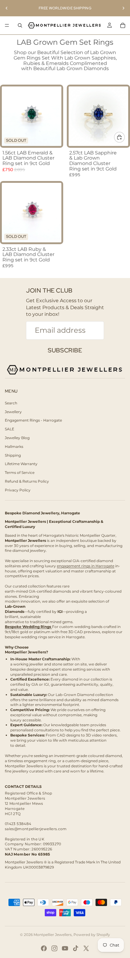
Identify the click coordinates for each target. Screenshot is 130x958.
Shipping (13, 455)
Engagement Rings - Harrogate (33, 420)
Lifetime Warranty (21, 463)
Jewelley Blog (17, 437)
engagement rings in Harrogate (85, 566)
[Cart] (122, 25)
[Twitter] (86, 948)
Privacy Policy (18, 490)
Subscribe (65, 350)
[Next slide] (123, 8)
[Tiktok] (75, 948)
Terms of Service (19, 472)
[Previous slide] (6, 8)
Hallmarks (14, 446)
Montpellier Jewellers (53, 934)
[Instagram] (54, 948)
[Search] (20, 25)
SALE (9, 429)
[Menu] (7, 25)
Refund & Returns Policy (27, 481)
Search (11, 403)
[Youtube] (65, 948)
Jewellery (13, 411)
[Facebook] (43, 948)
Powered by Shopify (91, 934)
